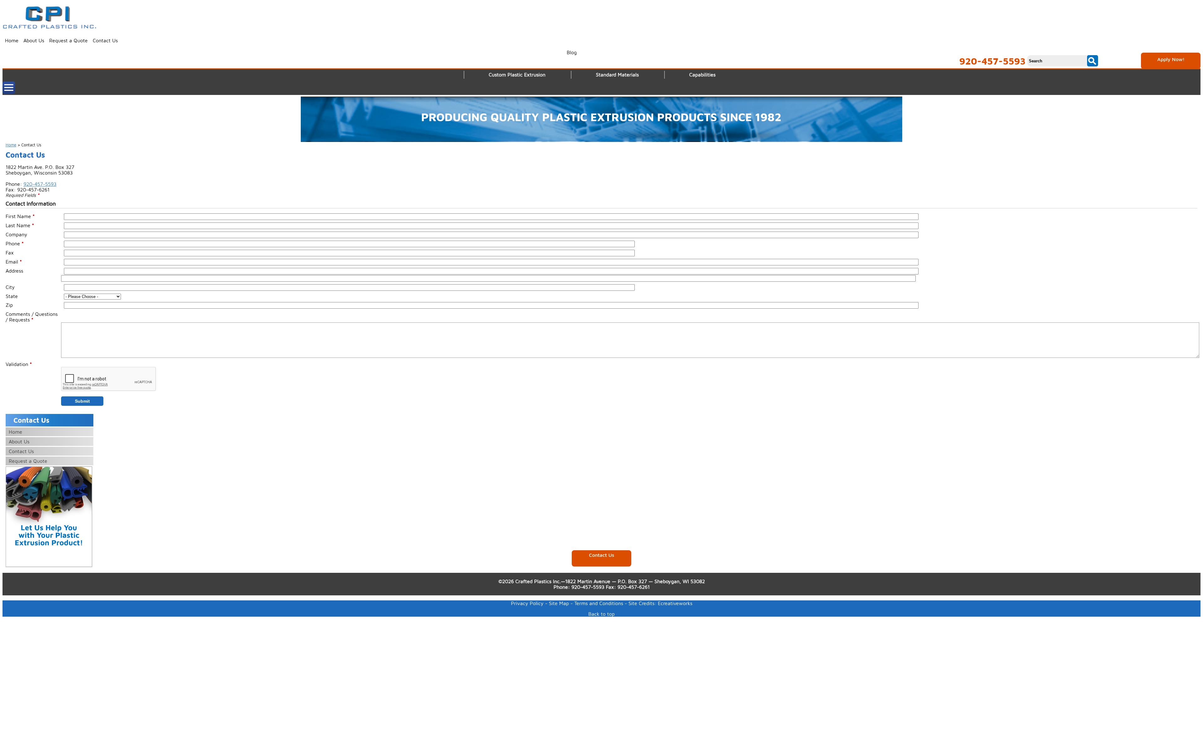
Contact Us (105, 40)
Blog (572, 52)
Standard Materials (617, 74)
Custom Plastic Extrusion (517, 74)
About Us (33, 40)
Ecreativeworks (675, 603)
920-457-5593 (992, 60)
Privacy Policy (527, 603)
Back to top (601, 614)
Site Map (559, 603)
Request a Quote (68, 40)
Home (11, 40)
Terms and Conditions (598, 603)
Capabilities (702, 74)
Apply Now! (1171, 59)
